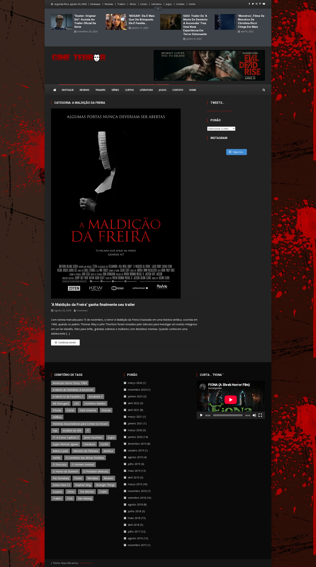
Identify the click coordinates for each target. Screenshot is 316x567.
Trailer (103, 491)
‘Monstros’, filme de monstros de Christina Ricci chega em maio (251, 21)
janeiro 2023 (135, 396)
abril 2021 (133, 410)
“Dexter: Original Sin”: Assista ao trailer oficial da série (85, 21)
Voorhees (82, 310)
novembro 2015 (137, 545)
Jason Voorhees (93, 437)
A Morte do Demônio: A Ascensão (73, 390)
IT (88, 430)
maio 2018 (134, 518)
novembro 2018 (137, 491)
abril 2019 (133, 477)
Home (192, 4)
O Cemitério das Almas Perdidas (85, 457)
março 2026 (135, 383)
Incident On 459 (72, 430)
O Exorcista (59, 464)
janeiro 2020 (135, 437)
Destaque (95, 4)
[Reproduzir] (201, 415)
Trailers (121, 4)
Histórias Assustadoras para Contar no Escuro (80, 423)
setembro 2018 (137, 497)
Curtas (143, 4)
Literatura (156, 4)
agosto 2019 (135, 457)
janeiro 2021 (135, 423)
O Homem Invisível (83, 464)
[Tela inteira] (260, 415)
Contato (180, 4)
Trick (70, 498)
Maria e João (60, 451)
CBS (76, 403)
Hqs (55, 430)
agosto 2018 (135, 504)
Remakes (92, 478)
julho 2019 (134, 464)
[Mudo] (254, 415)
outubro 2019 (136, 450)
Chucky (57, 410)
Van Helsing (85, 498)
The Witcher (87, 491)
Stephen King (83, 485)
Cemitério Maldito (95, 403)
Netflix (57, 457)
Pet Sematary (61, 478)
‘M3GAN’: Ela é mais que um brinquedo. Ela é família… (142, 19)
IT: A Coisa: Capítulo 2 (66, 437)
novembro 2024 (137, 389)
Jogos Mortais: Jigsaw (65, 444)
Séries (133, 4)
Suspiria (57, 491)
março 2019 (135, 484)
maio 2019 (134, 470)
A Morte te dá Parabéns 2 (68, 396)
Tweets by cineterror (219, 110)
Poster (78, 478)
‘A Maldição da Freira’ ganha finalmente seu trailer (93, 304)
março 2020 (135, 430)
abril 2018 (133, 524)
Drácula (106, 410)
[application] (231, 400)
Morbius (108, 451)
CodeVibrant (85, 563)
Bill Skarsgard (61, 403)
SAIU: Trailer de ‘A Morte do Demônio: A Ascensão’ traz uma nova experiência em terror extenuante (195, 25)
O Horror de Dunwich (65, 471)
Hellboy (57, 417)
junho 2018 (134, 511)
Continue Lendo (67, 342)
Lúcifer (104, 444)
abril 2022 (133, 403)
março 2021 (135, 416)
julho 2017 (134, 531)
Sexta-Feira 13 (61, 485)
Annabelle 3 (95, 396)
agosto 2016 (135, 538)
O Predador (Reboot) (95, 471)
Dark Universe (88, 410)
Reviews (109, 4)
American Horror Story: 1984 (70, 383)
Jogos (169, 4)
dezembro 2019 (137, 443)
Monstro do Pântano (85, 451)
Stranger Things (105, 485)
